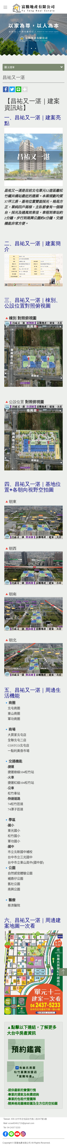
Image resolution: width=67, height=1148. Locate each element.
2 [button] (35, 48)
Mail (5, 1123)
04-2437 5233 (13, 1127)
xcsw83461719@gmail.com (21, 1123)
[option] (33, 34)
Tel (4, 1127)
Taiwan (6, 1119)
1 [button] (31, 48)
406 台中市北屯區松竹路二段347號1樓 (29, 1119)
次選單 (11, 67)
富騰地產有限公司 (33, 8)
